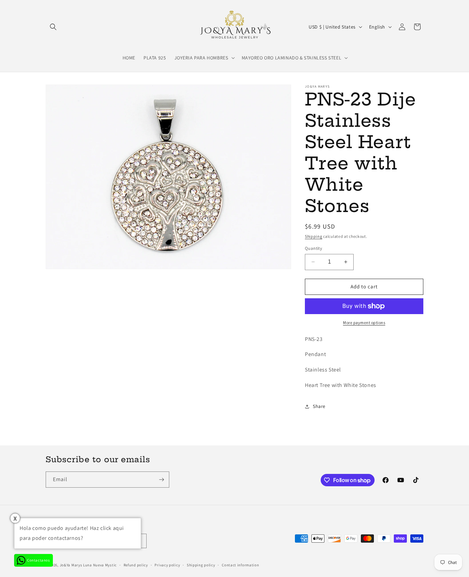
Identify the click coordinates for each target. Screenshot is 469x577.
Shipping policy (201, 565)
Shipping (313, 236)
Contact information (240, 565)
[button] (53, 26)
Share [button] (319, 406)
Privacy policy (167, 565)
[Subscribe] (161, 479)
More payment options (364, 322)
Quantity (313, 248)
